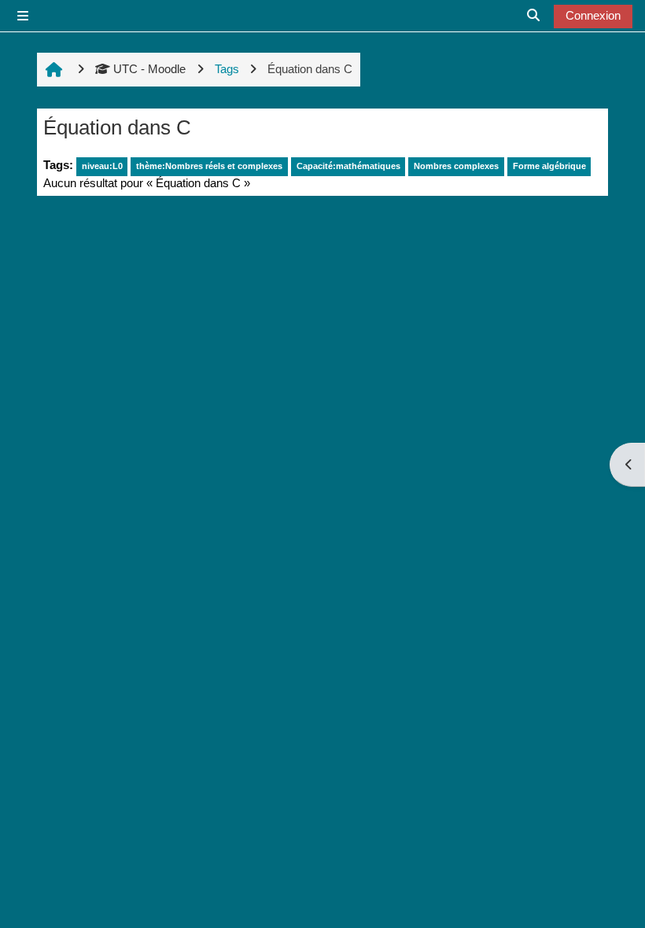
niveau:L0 (102, 166)
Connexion (593, 15)
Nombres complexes (456, 166)
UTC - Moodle (149, 68)
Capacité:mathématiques (348, 166)
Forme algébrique (549, 166)
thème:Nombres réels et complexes (209, 166)
